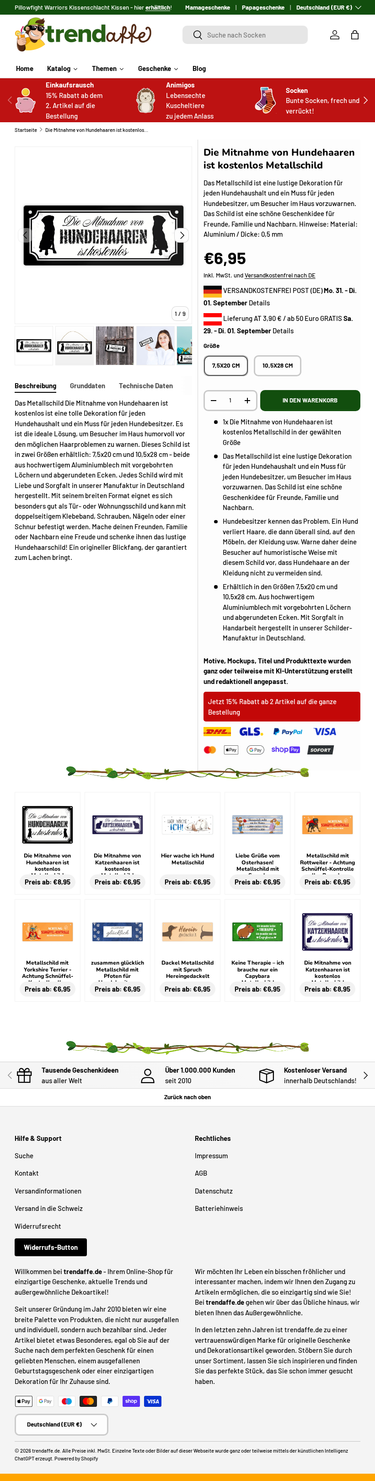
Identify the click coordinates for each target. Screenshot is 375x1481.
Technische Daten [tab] (146, 385)
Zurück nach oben (187, 1097)
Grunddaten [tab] (87, 385)
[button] (355, 35)
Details (259, 302)
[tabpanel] (103, 480)
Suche (24, 1155)
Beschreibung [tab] (35, 385)
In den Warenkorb (310, 400)
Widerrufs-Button (51, 1247)
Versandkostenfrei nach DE (280, 275)
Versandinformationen (48, 1191)
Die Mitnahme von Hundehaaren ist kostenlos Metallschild (96, 129)
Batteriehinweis (219, 1208)
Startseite (26, 129)
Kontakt (27, 1173)
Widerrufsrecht (38, 1226)
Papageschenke (263, 7)
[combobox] (245, 35)
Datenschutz (214, 1191)
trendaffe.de (46, 1451)
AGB (201, 1173)
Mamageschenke (207, 7)
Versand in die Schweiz (49, 1208)
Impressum (211, 1155)
